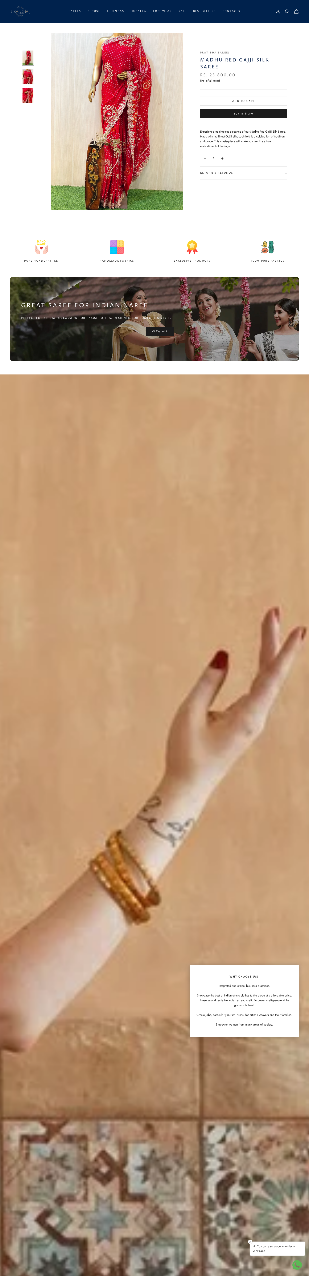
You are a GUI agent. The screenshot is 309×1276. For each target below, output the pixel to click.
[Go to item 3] (28, 95)
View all (160, 331)
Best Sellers (204, 11)
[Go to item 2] (28, 76)
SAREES (75, 11)
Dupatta (138, 11)
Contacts (231, 11)
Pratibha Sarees (215, 53)
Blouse (94, 11)
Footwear (162, 11)
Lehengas (115, 11)
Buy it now (244, 114)
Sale (182, 11)
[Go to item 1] (28, 57)
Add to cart (243, 101)
